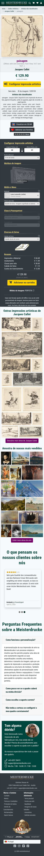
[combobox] (22, 157)
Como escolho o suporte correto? (20, 700)
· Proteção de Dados (10, 804)
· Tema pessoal (29, 798)
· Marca (6, 798)
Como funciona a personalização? (20, 640)
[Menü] (2, 3)
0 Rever (26, 134)
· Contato (6, 796)
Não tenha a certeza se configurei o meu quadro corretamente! (21, 710)
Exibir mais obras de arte (22, 540)
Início (3, 9)
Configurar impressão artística (24, 84)
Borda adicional (8, 155)
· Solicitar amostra (29, 815)
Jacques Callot (9, 11)
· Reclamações (8, 812)
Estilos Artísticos (13, 9)
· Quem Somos (8, 815)
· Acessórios (28, 812)
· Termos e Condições (10, 801)
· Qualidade (27, 804)
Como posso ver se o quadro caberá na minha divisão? (21, 690)
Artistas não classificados (29, 9)
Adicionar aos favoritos (23, 130)
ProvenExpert (18, 602)
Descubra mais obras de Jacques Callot (22, 441)
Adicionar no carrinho (23, 282)
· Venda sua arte (29, 801)
